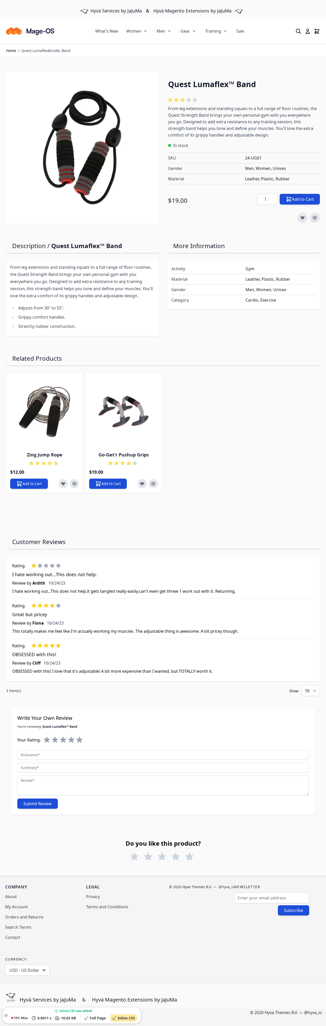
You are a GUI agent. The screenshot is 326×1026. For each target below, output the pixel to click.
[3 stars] (63, 740)
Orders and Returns (24, 917)
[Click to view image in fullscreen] (82, 147)
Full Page (99, 1018)
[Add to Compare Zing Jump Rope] (74, 483)
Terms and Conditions (107, 907)
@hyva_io (226, 886)
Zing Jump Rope (44, 455)
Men (161, 31)
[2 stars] (55, 740)
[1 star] (47, 740)
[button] (183, 100)
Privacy (93, 896)
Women (133, 31)
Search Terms (18, 927)
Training (213, 31)
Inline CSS (127, 1018)
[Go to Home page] (30, 31)
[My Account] (308, 31)
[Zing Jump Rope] (44, 411)
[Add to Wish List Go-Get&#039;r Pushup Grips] (142, 483)
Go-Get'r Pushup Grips (124, 455)
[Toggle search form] (298, 31)
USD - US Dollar (24, 970)
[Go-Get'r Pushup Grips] (123, 411)
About (11, 896)
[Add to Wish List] (302, 218)
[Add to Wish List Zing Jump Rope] (63, 483)
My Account (16, 907)
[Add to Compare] (315, 218)
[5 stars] (79, 740)
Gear (185, 31)
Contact (12, 937)
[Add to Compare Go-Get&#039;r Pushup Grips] (153, 483)
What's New (106, 31)
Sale (240, 31)
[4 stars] (71, 740)
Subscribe (293, 910)
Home (11, 50)
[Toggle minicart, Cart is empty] (317, 31)
